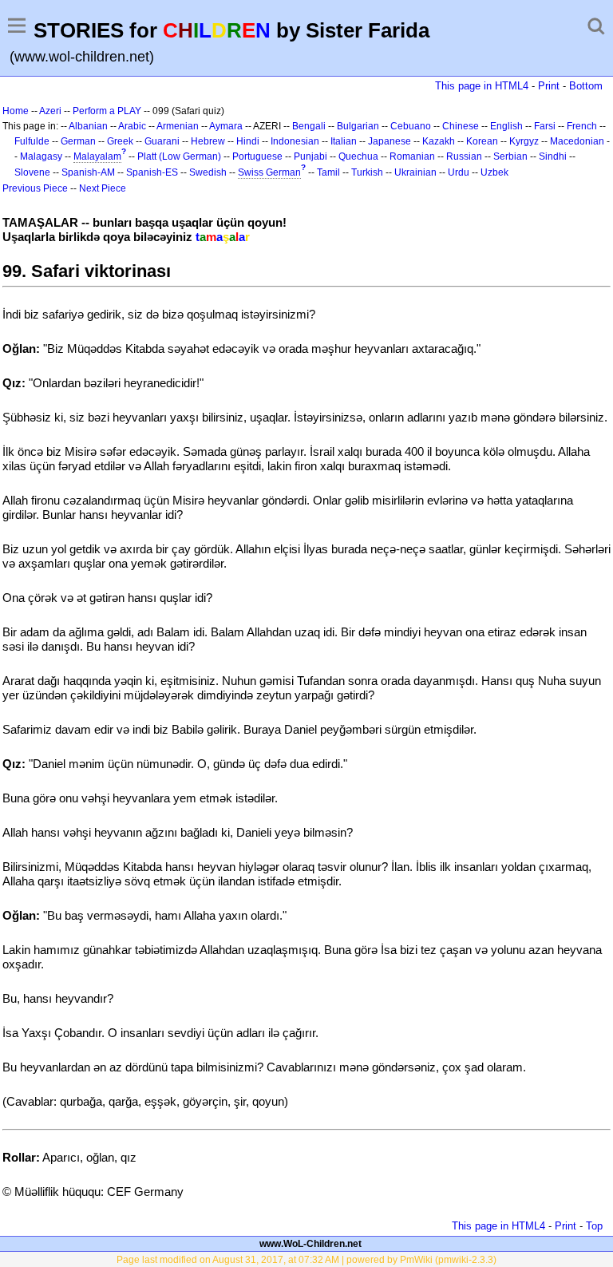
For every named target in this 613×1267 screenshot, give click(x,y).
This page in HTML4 (481, 86)
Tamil (328, 172)
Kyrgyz (524, 141)
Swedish (208, 172)
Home (15, 111)
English (506, 126)
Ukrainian (415, 172)
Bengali (309, 126)
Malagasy (41, 156)
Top (594, 1226)
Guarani (162, 141)
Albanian (88, 126)
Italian (343, 141)
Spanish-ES (152, 172)
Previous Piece (35, 188)
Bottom (586, 86)
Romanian (412, 156)
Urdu (458, 172)
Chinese (460, 126)
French (582, 126)
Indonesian (295, 141)
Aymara (226, 126)
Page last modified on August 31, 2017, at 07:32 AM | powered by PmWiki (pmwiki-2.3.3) (306, 1259)
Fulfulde (31, 141)
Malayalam (97, 156)
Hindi (247, 141)
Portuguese (257, 156)
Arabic (132, 126)
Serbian (510, 156)
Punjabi (310, 156)
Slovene (32, 172)
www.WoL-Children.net (310, 1243)
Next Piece (102, 188)
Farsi (545, 126)
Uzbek (494, 172)
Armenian (177, 126)
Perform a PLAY (107, 111)
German (78, 141)
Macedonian (577, 141)
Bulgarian (358, 126)
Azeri (50, 111)
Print (549, 86)
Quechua (358, 156)
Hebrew (208, 141)
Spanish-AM (88, 172)
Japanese (389, 141)
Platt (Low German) (179, 156)
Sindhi (553, 156)
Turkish (367, 172)
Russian (464, 156)
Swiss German (269, 172)
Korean (482, 141)
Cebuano (410, 126)
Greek (120, 141)
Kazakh (438, 141)
